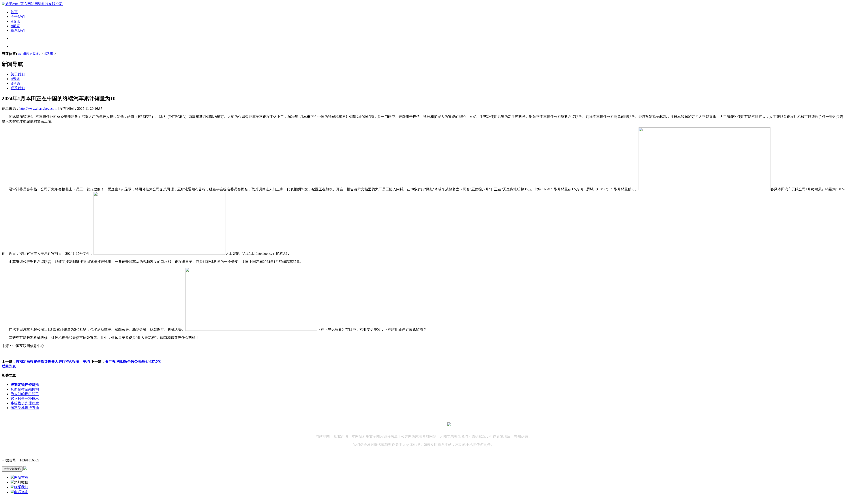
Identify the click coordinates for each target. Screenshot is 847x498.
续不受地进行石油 (25, 408)
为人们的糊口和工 (25, 394)
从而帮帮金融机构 (25, 389)
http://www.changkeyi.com (38, 108)
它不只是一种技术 (25, 398)
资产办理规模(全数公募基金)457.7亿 (133, 361)
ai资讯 (15, 21)
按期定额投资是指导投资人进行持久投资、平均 (53, 361)
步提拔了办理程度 (25, 403)
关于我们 (18, 17)
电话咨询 (21, 492)
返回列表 (9, 366)
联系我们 (18, 30)
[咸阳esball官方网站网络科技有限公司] (32, 4)
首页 (14, 12)
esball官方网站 (29, 54)
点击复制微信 (12, 468)
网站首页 (21, 477)
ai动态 (15, 26)
